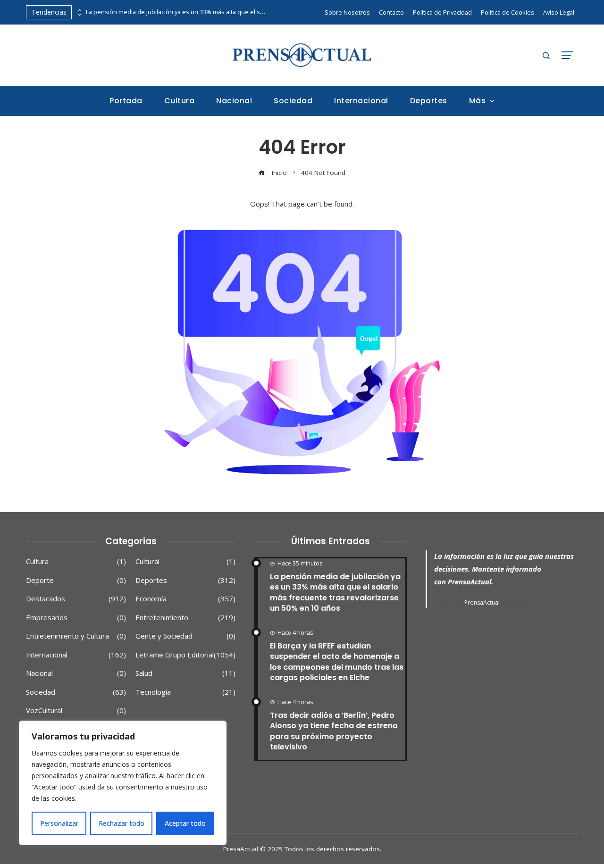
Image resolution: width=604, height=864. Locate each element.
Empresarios (76, 617)
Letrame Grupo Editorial (185, 654)
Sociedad (76, 692)
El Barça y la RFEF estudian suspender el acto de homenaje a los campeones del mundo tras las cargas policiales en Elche (336, 661)
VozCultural (76, 710)
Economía (185, 598)
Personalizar (59, 823)
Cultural (185, 561)
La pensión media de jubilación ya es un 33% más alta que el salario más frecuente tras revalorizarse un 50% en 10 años (175, 12)
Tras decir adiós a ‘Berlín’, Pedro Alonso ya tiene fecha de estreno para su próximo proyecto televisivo (334, 731)
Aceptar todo (185, 823)
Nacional (76, 673)
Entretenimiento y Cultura (76, 635)
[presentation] (78, 10)
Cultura (76, 561)
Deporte (76, 580)
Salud (185, 673)
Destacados (76, 598)
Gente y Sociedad (185, 635)
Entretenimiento (185, 617)
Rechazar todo (121, 823)
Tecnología (185, 692)
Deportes (185, 580)
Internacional (76, 654)
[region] (122, 783)
